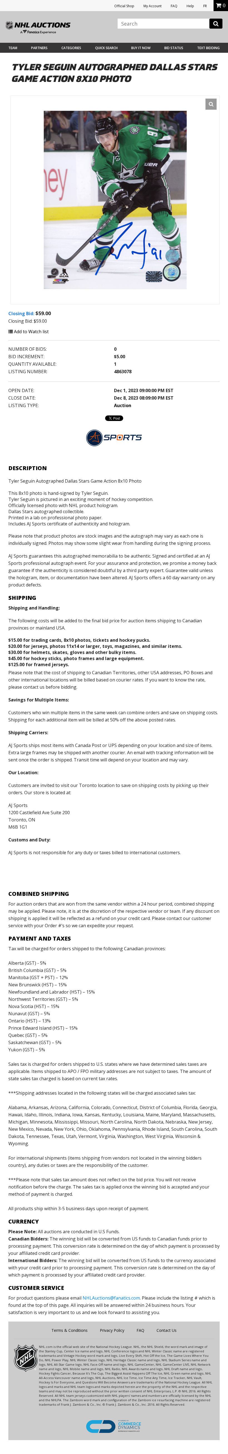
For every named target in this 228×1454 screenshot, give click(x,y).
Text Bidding (208, 48)
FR (205, 6)
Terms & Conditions (69, 1330)
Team (12, 48)
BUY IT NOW (140, 48)
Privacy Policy (112, 1330)
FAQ (174, 6)
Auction (122, 405)
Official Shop (124, 6)
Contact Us (167, 1330)
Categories (71, 48)
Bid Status (173, 48)
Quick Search (106, 48)
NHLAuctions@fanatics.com (111, 1298)
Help (190, 6)
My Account (152, 6)
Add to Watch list (31, 332)
